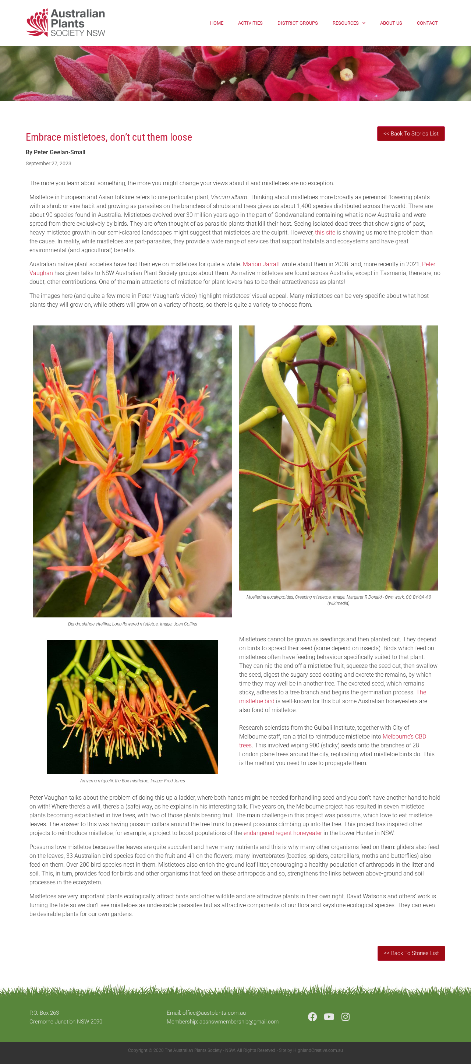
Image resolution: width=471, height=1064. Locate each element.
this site (325, 232)
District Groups (297, 23)
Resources (346, 23)
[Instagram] (345, 1016)
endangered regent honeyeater (283, 832)
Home (216, 23)
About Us (391, 23)
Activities (250, 23)
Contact (427, 23)
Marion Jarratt (261, 264)
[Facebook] (312, 1016)
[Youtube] (329, 1016)
